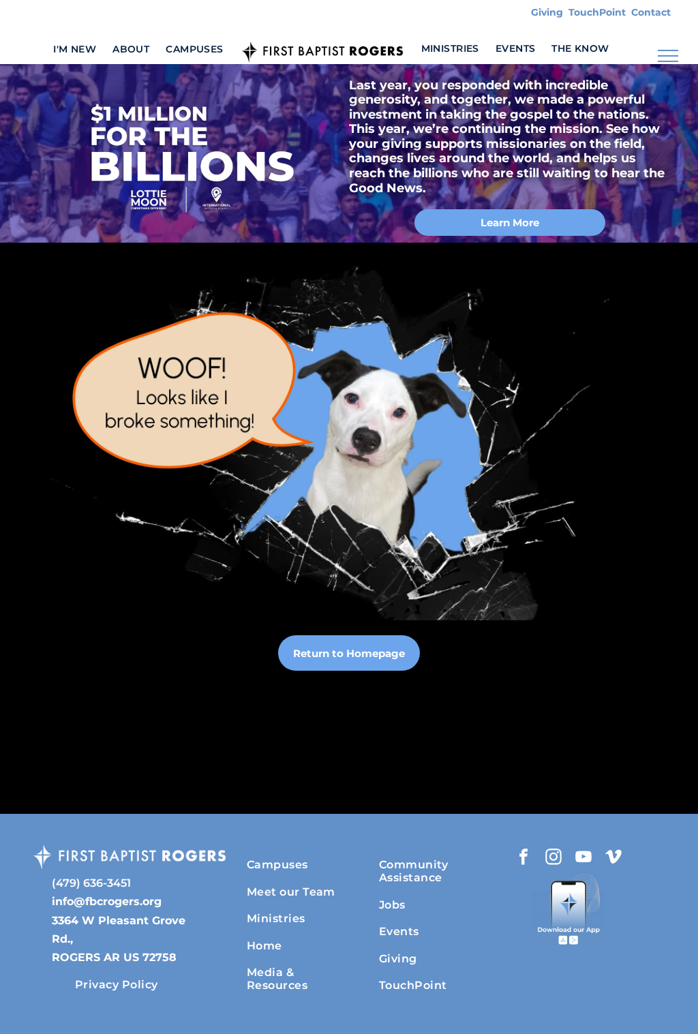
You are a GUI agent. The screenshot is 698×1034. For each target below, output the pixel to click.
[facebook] (523, 858)
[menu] (668, 56)
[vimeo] (613, 858)
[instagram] (553, 858)
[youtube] (583, 858)
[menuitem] (74, 49)
